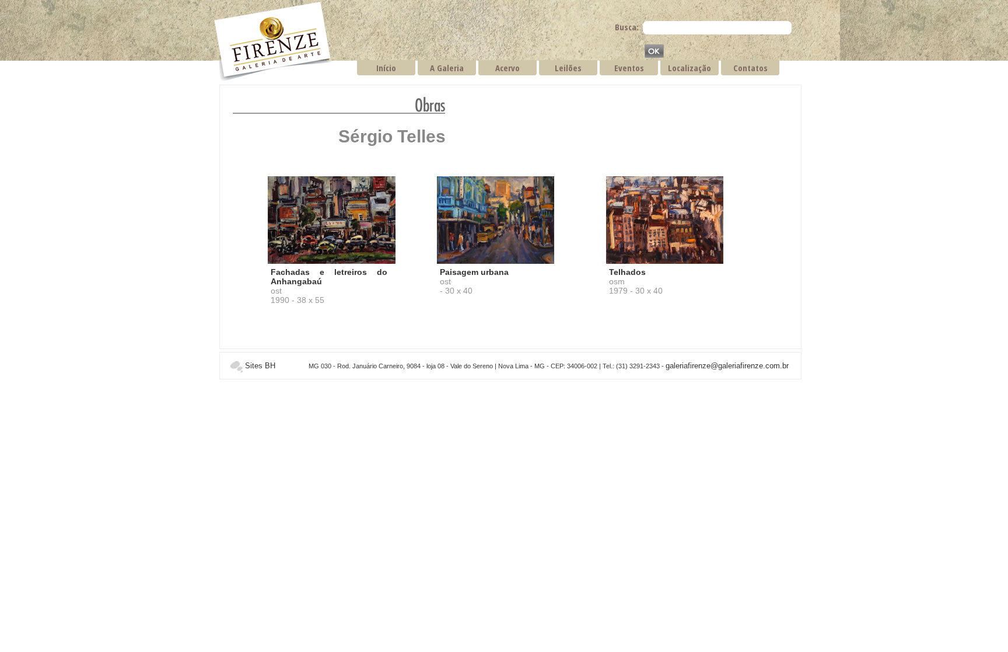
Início (386, 68)
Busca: (627, 27)
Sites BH (260, 365)
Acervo (507, 68)
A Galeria (447, 68)
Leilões (568, 68)
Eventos (629, 68)
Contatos (750, 68)
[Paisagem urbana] (495, 262)
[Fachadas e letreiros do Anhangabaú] (332, 262)
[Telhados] (664, 262)
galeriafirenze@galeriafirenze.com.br (727, 365)
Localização (689, 68)
